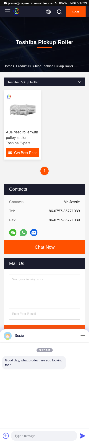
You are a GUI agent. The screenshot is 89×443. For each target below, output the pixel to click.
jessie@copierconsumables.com (31, 3)
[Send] (82, 436)
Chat (75, 12)
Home (8, 66)
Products (22, 66)
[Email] (34, 232)
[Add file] (6, 436)
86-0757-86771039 (72, 3)
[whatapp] (23, 232)
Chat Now (45, 247)
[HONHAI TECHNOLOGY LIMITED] (22, 11)
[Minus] (82, 335)
